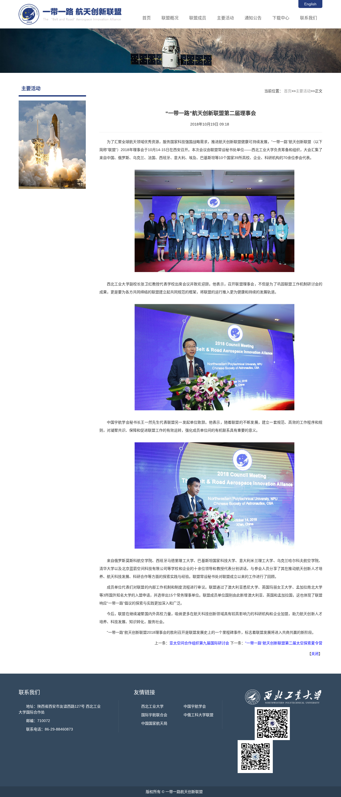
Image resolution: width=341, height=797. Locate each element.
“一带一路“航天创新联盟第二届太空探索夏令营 (283, 643)
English (310, 4)
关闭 (315, 654)
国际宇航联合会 (154, 715)
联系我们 (308, 18)
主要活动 (225, 18)
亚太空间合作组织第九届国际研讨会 (199, 643)
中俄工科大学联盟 (198, 715)
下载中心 (280, 18)
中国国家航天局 (154, 723)
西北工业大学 (152, 706)
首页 (146, 18)
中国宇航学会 (195, 706)
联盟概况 (169, 18)
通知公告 (253, 18)
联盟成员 (197, 18)
